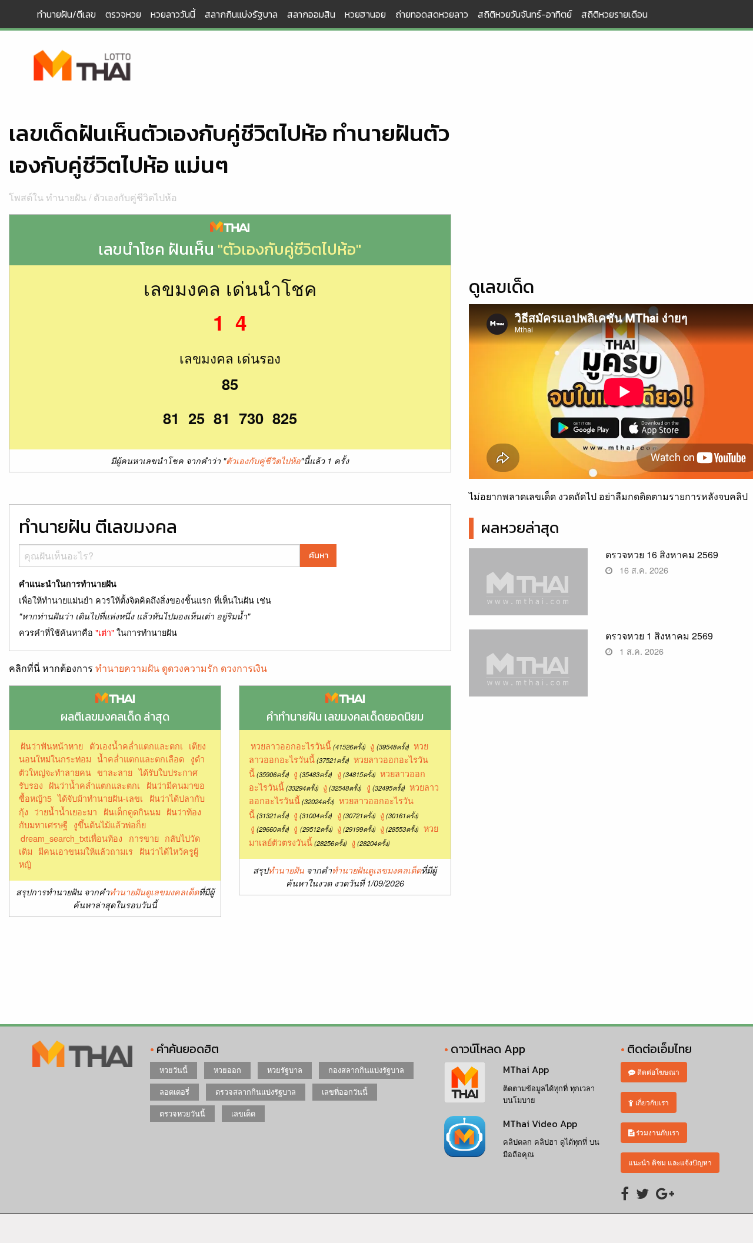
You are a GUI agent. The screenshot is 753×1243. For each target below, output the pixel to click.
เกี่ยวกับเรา (651, 1102)
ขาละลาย (114, 772)
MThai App (526, 1069)
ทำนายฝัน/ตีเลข (66, 14)
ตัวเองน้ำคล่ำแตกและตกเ (136, 745)
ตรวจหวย (123, 14)
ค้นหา (318, 555)
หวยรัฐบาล (284, 1069)
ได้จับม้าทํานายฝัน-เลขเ (100, 798)
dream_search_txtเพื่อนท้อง (71, 838)
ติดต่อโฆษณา (657, 1072)
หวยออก (227, 1069)
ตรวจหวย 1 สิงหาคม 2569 (659, 635)
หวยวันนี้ (173, 1069)
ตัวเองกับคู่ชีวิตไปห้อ (135, 197)
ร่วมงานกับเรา (656, 1132)
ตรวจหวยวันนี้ (182, 1113)
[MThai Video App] (464, 1135)
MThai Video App (540, 1124)
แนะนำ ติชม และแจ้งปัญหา (670, 1162)
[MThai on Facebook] (625, 1192)
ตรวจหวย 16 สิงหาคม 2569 (661, 554)
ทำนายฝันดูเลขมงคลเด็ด (154, 892)
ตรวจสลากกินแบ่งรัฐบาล (255, 1091)
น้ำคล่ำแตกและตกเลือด (140, 758)
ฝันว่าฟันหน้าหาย (52, 745)
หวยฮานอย (365, 14)
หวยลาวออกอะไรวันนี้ (291, 745)
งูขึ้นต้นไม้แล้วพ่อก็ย (110, 824)
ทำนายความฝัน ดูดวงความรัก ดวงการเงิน (181, 668)
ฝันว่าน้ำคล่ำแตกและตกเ (94, 785)
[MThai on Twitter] (642, 1192)
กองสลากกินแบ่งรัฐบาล (366, 1069)
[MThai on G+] (665, 1192)
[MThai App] (464, 1081)
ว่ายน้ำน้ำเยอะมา (65, 811)
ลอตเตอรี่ (174, 1091)
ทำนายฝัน (286, 870)
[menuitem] (66, 14)
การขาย (144, 838)
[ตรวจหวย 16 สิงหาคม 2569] (528, 591)
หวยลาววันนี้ (173, 14)
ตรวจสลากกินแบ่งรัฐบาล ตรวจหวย (82, 66)
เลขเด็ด (243, 1113)
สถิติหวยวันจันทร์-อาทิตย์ (525, 14)
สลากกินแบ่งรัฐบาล (241, 14)
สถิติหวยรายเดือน (614, 14)
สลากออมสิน (311, 14)
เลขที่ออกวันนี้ (345, 1091)
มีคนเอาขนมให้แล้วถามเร (85, 851)
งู (372, 745)
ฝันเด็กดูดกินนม (132, 811)
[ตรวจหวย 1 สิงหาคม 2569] (528, 672)
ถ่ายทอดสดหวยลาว (431, 14)
